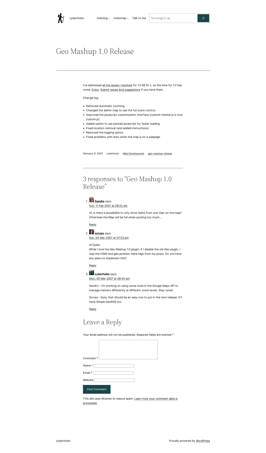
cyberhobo (77, 18)
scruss (99, 233)
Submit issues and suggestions (120, 89)
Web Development (133, 153)
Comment (90, 358)
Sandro (99, 201)
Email (87, 372)
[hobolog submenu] (109, 18)
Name (88, 365)
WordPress (203, 440)
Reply (92, 224)
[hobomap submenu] (128, 18)
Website (88, 380)
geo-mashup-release (160, 153)
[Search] (203, 18)
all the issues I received (117, 85)
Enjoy (95, 89)
